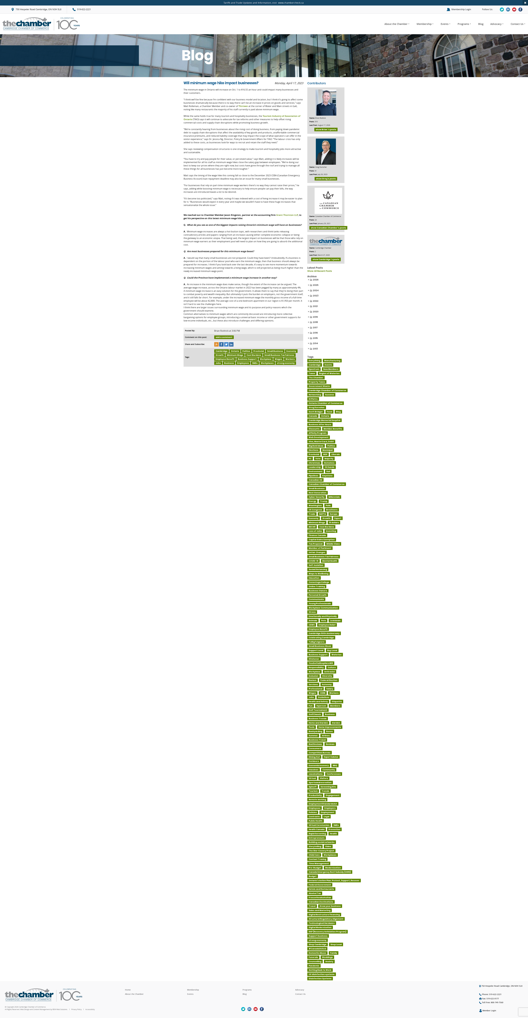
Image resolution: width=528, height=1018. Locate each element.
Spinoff (313, 786)
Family (333, 953)
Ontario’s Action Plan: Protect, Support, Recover (334, 880)
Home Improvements (329, 727)
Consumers (315, 748)
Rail (328, 471)
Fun (311, 705)
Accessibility (90, 1009)
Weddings (327, 957)
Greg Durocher (317, 407)
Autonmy (327, 684)
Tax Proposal (315, 543)
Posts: (311, 121)
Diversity (327, 676)
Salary (329, 688)
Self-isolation (316, 565)
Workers (290, 359)
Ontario (235, 351)
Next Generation (317, 492)
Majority (328, 458)
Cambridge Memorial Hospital (324, 420)
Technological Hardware (322, 923)
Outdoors (314, 761)
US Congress (315, 509)
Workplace (265, 359)
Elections (313, 450)
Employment (327, 812)
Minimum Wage (235, 355)
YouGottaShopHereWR (321, 663)
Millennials (334, 497)
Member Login (489, 1010)
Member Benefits (333, 428)
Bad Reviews (315, 744)
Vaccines (313, 769)
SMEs (255, 363)
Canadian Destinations (321, 901)
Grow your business (330, 906)
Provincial (258, 351)
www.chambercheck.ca (291, 2)
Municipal (327, 450)
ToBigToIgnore (316, 641)
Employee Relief (327, 624)
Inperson (321, 705)
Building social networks (322, 842)
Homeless (329, 463)
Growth (220, 355)
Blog (480, 24)
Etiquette (337, 701)
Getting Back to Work (320, 970)
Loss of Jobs (315, 531)
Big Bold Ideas (316, 445)
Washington (315, 505)
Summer (313, 735)
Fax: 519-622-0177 (490, 998)
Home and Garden (318, 722)
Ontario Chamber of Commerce (326, 403)
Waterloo (337, 654)
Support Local (316, 650)
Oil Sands (329, 467)
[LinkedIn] (508, 9)
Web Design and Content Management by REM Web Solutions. (44, 1009)
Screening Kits (328, 786)
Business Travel (317, 740)
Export (337, 518)
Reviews (330, 744)
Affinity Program (317, 433)
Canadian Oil (315, 480)
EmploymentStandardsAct (323, 803)
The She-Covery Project (321, 850)
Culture (332, 667)
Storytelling (315, 846)
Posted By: (190, 330)
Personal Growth (318, 595)
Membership (424, 24)
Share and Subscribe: (195, 344)
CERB (322, 693)
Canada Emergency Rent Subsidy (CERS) (330, 872)
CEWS (312, 624)
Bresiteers (332, 509)
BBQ (335, 765)
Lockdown (335, 620)
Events (445, 24)
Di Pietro (313, 399)
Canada (313, 416)
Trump (323, 501)
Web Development (318, 437)
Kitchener (314, 659)
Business (229, 363)
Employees (243, 363)
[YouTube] (514, 9)
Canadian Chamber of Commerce (327, 484)
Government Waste (319, 386)
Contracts (314, 816)
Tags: (187, 357)
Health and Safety (318, 701)
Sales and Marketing (319, 910)
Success (329, 394)
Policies (313, 812)
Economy (291, 351)
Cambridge (222, 351)
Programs (463, 24)
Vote (318, 458)
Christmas (314, 463)
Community (328, 769)
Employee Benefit (225, 359)
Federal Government (320, 884)
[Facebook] (520, 9)
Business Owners (318, 590)
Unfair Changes (317, 552)
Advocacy (496, 24)
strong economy (286, 363)
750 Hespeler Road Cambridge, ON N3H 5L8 (38, 9)
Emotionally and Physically (323, 616)
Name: (312, 118)
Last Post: (313, 125)
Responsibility (316, 667)
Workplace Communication (323, 607)
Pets (323, 620)
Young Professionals (320, 603)
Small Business (275, 351)
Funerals (313, 957)
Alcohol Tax (315, 893)
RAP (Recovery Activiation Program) (327, 931)
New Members (330, 369)
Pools (311, 727)
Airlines (326, 735)
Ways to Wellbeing (318, 573)
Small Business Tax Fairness (279, 355)
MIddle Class (333, 543)
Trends (325, 791)
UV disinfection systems (322, 974)
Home (128, 989)
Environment (315, 471)
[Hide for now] (525, 2)
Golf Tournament (318, 710)
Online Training (317, 586)
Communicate (316, 599)
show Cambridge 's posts (326, 259)
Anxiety (329, 961)
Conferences (334, 774)
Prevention (334, 829)
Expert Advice (331, 757)
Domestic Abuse (317, 953)
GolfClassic (315, 714)
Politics (246, 351)
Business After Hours (320, 424)
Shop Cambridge (317, 944)
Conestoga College (319, 582)
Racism (312, 680)
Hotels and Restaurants (321, 889)
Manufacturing (332, 360)
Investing (331, 531)
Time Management (319, 863)
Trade (312, 514)
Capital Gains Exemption (322, 539)
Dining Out (314, 757)
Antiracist (329, 671)
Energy (312, 501)
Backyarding (315, 731)
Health (333, 833)
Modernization (333, 867)
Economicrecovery (319, 765)
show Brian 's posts (326, 129)
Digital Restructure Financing (324, 914)
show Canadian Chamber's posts (328, 227)
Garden (336, 722)
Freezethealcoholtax (320, 897)
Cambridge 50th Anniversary (324, 633)
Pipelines (313, 475)
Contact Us (517, 24)
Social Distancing (318, 569)
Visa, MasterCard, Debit (321, 441)
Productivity (315, 795)
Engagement (332, 795)
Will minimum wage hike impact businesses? (221, 83)
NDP (325, 454)
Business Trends (318, 718)
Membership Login (461, 9)
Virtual (312, 778)
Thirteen (243, 106)
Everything (314, 360)
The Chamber (316, 377)
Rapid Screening (317, 833)
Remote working (317, 799)
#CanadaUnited (317, 948)
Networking (315, 394)
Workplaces (267, 363)
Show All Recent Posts (319, 271)
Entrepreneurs (316, 838)
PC (310, 458)
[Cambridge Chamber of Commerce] (42, 24)
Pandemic (314, 965)
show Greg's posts (326, 178)
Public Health (315, 820)
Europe (333, 514)
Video (328, 846)
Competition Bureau (319, 752)
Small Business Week (320, 646)
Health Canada (316, 829)
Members (335, 705)
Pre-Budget (315, 867)
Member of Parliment (320, 548)
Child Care (314, 855)
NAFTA (322, 514)
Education (314, 578)
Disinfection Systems (320, 978)
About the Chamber (396, 24)
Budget (313, 876)
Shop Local (336, 944)
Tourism (313, 791)
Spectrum (314, 369)
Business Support (247, 359)
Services (313, 684)
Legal (326, 816)
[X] (502, 9)
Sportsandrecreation (320, 782)
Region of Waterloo (329, 373)
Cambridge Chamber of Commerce (327, 390)
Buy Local (332, 650)
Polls (328, 505)
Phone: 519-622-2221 (491, 994)
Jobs (218, 363)
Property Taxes (317, 382)
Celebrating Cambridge (321, 637)
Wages (278, 359)
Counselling (315, 961)
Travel (312, 906)
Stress (312, 612)
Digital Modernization (320, 927)
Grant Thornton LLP (287, 215)
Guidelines (323, 697)
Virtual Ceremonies (319, 825)
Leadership (315, 467)
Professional (315, 688)
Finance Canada (317, 535)
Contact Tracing (317, 859)
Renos (329, 731)
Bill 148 (312, 526)
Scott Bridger (316, 411)
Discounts (314, 428)
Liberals (335, 454)
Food (329, 411)
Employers (330, 808)
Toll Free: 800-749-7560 (492, 1002)
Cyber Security (316, 497)
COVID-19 (313, 561)
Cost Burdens (254, 355)
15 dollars (334, 522)
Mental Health (329, 561)
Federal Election (328, 680)
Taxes (312, 373)
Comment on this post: (196, 337)
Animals (313, 620)
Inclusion (313, 676)
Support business (318, 936)
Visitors (324, 778)
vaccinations (316, 774)
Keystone (327, 475)
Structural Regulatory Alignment (326, 919)
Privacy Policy (76, 1009)
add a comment (224, 337)
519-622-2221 (84, 9)
